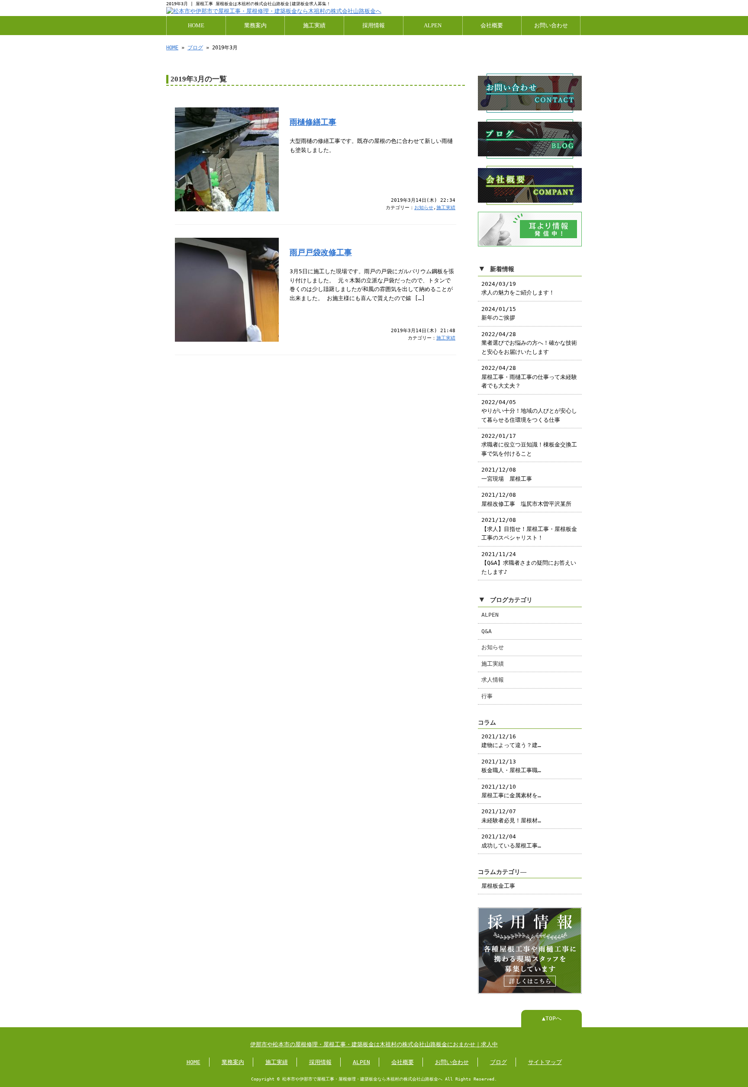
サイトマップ (545, 1062)
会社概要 (491, 26)
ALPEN (433, 26)
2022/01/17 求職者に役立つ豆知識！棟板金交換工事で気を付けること (529, 445)
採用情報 (373, 26)
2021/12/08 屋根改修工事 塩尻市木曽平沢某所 (526, 499)
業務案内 (255, 26)
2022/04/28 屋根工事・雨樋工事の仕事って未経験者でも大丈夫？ (529, 377)
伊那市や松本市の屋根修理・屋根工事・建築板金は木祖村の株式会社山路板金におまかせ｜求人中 (374, 1044)
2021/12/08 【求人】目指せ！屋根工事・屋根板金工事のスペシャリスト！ (529, 529)
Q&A (486, 631)
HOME (196, 26)
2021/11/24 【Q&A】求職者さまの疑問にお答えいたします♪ (528, 563)
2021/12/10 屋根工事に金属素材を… (511, 791)
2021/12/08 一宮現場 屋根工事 (506, 474)
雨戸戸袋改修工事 (321, 252)
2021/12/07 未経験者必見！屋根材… (511, 815)
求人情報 (492, 679)
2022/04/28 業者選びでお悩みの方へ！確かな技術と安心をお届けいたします (529, 343)
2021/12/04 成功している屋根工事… (511, 840)
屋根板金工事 (498, 886)
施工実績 (314, 26)
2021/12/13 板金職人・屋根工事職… (511, 765)
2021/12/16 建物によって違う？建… (511, 740)
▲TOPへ (551, 1018)
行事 (487, 696)
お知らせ (423, 207)
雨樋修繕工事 (313, 122)
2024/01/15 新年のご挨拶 (498, 313)
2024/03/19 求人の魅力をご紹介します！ (518, 288)
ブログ (195, 48)
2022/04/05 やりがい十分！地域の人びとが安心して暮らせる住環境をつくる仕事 (529, 411)
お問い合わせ (551, 26)
